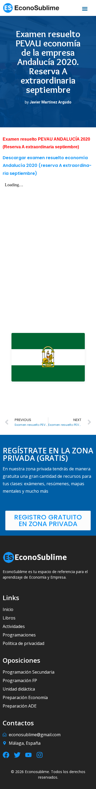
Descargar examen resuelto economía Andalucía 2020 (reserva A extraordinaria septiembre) (47, 165)
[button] (84, 9)
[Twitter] (17, 755)
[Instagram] (39, 755)
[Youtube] (28, 755)
